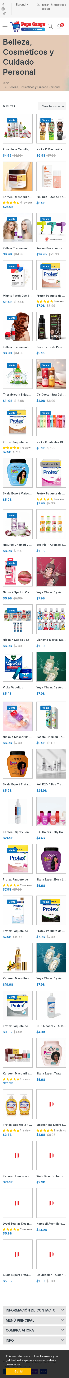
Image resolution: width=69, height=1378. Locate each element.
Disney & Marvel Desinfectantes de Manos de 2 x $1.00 (51, 639)
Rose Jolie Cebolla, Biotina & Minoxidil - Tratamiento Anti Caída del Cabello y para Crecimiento (18, 149)
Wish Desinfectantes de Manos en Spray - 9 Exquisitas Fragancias (51, 1176)
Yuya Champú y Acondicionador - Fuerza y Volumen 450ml (51, 978)
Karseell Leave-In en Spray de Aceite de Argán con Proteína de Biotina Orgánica (18, 1176)
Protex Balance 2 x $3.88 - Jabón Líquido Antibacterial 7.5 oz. (18, 1124)
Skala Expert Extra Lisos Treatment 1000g (51, 879)
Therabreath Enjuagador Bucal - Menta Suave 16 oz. (18, 394)
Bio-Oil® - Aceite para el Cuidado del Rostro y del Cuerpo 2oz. (51, 197)
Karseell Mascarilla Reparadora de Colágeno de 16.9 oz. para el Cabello (18, 197)
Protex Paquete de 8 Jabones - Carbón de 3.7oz (51, 931)
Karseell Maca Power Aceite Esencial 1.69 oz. (18, 978)
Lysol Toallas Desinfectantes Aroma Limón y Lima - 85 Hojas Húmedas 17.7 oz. (18, 1223)
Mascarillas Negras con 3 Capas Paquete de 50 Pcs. (51, 1124)
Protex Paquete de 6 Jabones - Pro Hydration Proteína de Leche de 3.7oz (18, 931)
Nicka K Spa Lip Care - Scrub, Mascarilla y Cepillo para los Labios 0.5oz (18, 592)
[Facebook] (3, 4)
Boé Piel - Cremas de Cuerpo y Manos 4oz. (51, 544)
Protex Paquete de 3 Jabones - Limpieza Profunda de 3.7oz (18, 1026)
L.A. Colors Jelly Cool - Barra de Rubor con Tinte (51, 832)
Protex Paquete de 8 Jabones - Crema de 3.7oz (51, 493)
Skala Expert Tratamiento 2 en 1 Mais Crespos (18, 784)
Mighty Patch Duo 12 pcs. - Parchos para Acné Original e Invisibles (18, 295)
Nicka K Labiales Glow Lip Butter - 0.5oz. (51, 442)
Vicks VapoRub (13, 687)
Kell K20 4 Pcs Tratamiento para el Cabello (51, 784)
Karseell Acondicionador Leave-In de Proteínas (51, 1223)
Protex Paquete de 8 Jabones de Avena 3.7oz (18, 442)
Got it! (18, 1371)
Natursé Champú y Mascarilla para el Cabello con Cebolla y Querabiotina (18, 544)
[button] (50, 26)
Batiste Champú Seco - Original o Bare (51, 737)
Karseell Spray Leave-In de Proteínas (18, 832)
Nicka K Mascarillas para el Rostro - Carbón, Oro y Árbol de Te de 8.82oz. (51, 149)
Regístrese (59, 4)
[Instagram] (3, 8)
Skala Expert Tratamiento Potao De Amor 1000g (18, 1274)
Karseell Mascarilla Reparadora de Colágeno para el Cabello (18, 1073)
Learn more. (13, 1364)
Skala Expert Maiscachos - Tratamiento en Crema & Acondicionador (18, 493)
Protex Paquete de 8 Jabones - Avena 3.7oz (51, 295)
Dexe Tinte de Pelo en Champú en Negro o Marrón (51, 347)
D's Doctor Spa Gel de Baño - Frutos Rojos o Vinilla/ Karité (51, 394)
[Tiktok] (4, 12)
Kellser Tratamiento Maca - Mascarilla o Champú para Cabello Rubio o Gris (18, 248)
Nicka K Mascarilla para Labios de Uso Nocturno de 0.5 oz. (18, 737)
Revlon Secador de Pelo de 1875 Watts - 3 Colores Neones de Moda (51, 248)
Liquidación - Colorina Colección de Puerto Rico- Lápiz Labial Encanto (51, 1274)
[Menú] (5, 26)
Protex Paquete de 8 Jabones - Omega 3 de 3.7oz (18, 879)
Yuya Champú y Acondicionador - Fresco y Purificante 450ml (51, 687)
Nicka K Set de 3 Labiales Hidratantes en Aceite (18, 639)
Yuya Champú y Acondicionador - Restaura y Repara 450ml (51, 592)
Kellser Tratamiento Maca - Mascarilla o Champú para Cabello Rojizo (18, 347)
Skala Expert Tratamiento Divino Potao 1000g (51, 1073)
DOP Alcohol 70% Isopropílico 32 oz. (51, 1026)
